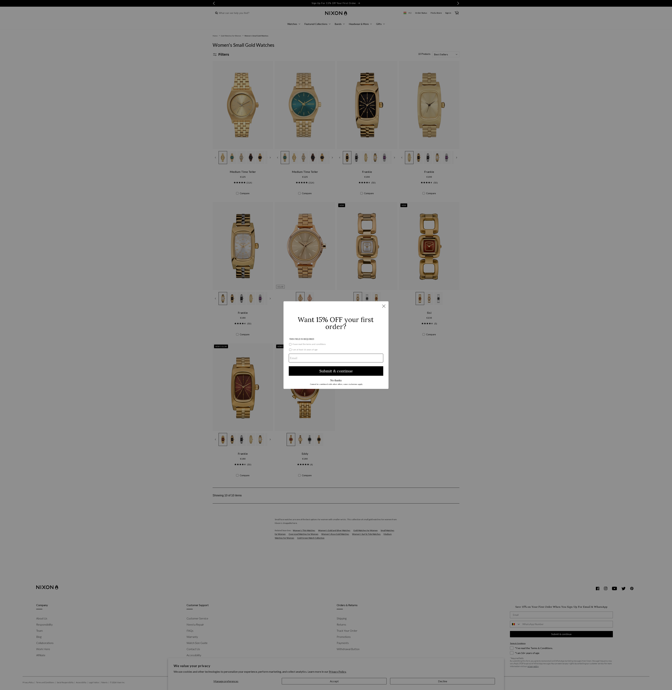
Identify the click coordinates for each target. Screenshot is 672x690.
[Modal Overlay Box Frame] (336, 345)
